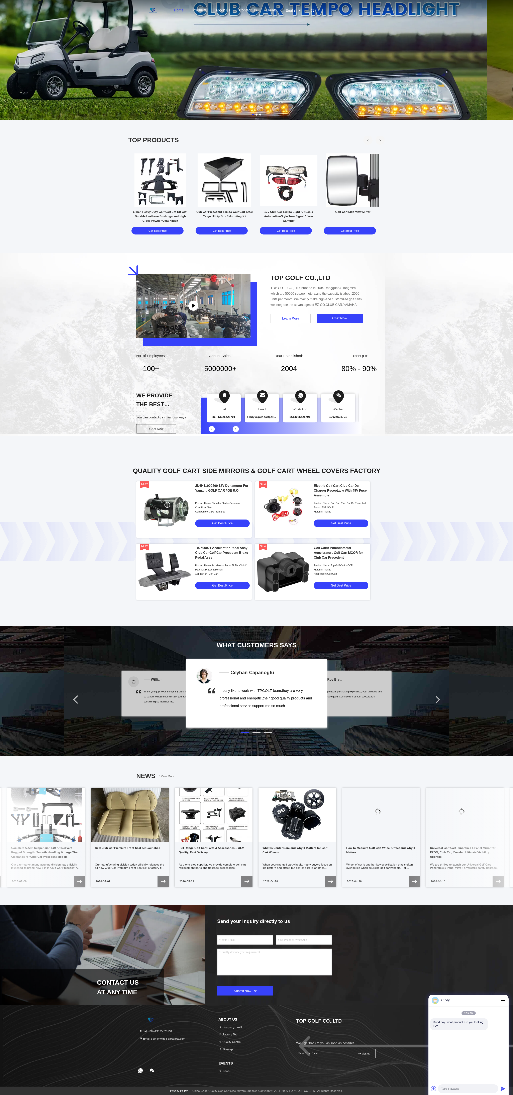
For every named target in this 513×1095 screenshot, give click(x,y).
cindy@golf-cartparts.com (265, 416)
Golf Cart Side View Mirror (352, 211)
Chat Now (156, 429)
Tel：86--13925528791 (157, 1031)
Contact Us (248, 10)
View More (167, 776)
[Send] (503, 1088)
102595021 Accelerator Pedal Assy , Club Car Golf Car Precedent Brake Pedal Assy (222, 552)
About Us (222, 10)
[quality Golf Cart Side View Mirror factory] (353, 180)
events (271, 10)
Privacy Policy (179, 1090)
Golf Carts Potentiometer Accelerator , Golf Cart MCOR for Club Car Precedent (338, 552)
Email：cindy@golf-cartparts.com (163, 1038)
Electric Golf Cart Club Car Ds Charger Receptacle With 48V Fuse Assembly (340, 490)
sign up (365, 1053)
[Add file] (433, 1088)
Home (179, 10)
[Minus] (503, 1000)
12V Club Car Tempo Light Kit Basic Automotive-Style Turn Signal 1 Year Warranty (288, 216)
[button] (380, 140)
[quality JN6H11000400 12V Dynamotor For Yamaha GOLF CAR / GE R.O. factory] (164, 509)
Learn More (290, 318)
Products (199, 10)
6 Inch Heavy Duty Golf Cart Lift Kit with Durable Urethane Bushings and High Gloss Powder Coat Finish (160, 216)
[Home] (152, 10)
